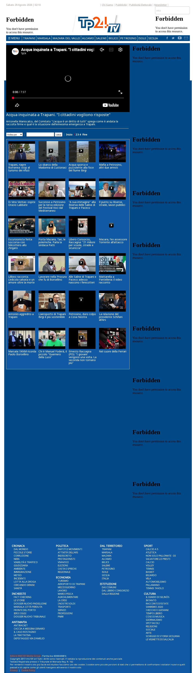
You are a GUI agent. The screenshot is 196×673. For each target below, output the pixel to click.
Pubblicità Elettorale (140, 5)
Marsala (44, 38)
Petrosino (128, 38)
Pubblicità (121, 5)
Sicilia (153, 38)
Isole (142, 38)
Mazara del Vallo (66, 38)
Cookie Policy (28, 670)
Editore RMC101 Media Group (25, 655)
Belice (113, 38)
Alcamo (88, 38)
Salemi (101, 38)
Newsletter (160, 5)
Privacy (14, 670)
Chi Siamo (107, 5)
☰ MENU (14, 38)
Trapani (29, 38)
